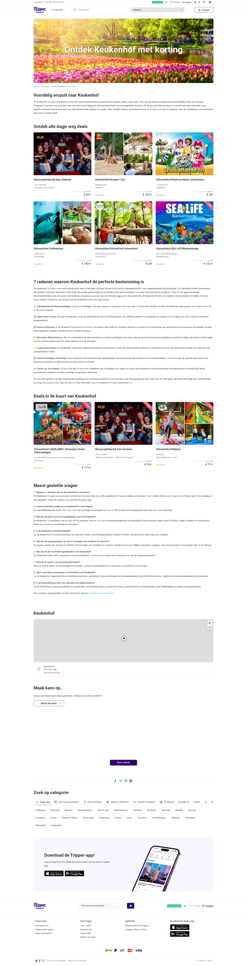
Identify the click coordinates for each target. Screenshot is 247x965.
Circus (129, 818)
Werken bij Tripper (88, 937)
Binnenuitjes (88, 818)
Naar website (123, 762)
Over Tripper (85, 925)
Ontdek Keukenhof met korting (63, 86)
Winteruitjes (40, 825)
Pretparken (40, 810)
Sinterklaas (190, 818)
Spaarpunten (86, 929)
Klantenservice (41, 925)
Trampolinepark (159, 818)
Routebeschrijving (52, 672)
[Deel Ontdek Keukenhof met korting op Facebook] (115, 780)
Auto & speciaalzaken (68, 802)
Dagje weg (45, 802)
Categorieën (57, 9)
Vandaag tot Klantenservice (49, 2)
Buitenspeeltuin (121, 810)
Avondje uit (183, 802)
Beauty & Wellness (120, 802)
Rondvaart (152, 810)
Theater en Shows (70, 818)
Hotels (196, 802)
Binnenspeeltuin (85, 810)
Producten (169, 802)
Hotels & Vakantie (146, 802)
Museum (69, 810)
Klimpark (179, 810)
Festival (117, 818)
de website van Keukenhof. (101, 593)
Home (36, 86)
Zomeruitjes (56, 825)
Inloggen (205, 10)
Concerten (142, 818)
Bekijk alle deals (49, 703)
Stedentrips (104, 818)
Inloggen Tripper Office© (136, 929)
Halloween (175, 818)
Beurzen (192, 810)
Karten (53, 818)
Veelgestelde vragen (44, 929)
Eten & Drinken (95, 802)
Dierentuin (55, 810)
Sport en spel (103, 810)
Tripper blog (85, 933)
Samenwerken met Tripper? (137, 925)
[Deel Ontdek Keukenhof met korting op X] (121, 780)
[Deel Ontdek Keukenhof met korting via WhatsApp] (126, 780)
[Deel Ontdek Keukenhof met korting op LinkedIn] (131, 780)
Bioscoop (166, 810)
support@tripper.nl (43, 933)
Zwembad (137, 810)
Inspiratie (45, 86)
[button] (87, 171)
